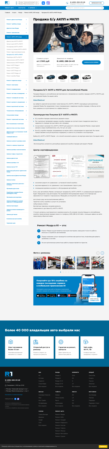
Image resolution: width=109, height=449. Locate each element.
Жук (40, 397)
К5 (39, 375)
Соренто (41, 381)
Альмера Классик (44, 395)
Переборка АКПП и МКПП (14, 57)
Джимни (41, 417)
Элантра (91, 383)
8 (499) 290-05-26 (77, 2)
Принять (103, 446)
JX (73, 383)
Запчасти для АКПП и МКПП (15, 44)
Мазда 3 (57, 375)
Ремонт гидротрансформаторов (16, 52)
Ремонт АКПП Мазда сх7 (14, 73)
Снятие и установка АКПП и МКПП (16, 49)
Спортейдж (42, 383)
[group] (41, 166)
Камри (57, 395)
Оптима (41, 378)
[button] (102, 253)
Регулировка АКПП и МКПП (15, 46)
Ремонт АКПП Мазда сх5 (14, 70)
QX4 (73, 375)
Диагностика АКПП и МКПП (15, 41)
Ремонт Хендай (60, 420)
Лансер (91, 397)
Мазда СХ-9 (59, 383)
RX (73, 403)
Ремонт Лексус (60, 431)
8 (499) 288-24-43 (66, 61)
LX (73, 397)
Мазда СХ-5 (59, 381)
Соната (91, 378)
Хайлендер (59, 403)
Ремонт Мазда (60, 414)
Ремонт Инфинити (61, 422)
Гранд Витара (43, 414)
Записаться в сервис (91, 62)
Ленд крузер (59, 397)
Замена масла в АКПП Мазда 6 (15, 62)
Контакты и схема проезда (13, 394)
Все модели (42, 386)
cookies (35, 446)
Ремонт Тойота (60, 428)
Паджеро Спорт (94, 403)
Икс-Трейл (42, 400)
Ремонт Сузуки (60, 436)
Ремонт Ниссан (60, 425)
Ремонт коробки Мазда (13, 76)
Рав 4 (57, 400)
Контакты (21, 7)
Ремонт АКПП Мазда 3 (13, 65)
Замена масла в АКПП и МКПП (15, 60)
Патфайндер (43, 403)
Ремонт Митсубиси (61, 433)
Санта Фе (92, 375)
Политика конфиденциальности (13, 403)
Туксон (91, 381)
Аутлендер (92, 395)
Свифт (41, 420)
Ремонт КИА (59, 417)
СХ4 (40, 422)
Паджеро (92, 400)
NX (73, 400)
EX (73, 378)
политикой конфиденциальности (47, 446)
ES (73, 395)
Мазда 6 (58, 378)
